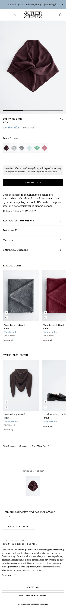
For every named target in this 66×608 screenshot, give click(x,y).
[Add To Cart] (6, 312)
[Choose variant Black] (21, 148)
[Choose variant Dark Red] (44, 148)
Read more (7, 575)
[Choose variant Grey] (13, 148)
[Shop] (6, 15)
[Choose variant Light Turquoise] (29, 148)
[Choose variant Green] (36, 148)
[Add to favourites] (61, 119)
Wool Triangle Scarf (14, 325)
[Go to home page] (33, 15)
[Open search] (15, 15)
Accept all (33, 587)
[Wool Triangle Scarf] (21, 295)
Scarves (23, 446)
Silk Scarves (9, 446)
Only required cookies (33, 596)
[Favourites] (50, 15)
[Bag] (60, 15)
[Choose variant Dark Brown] (6, 148)
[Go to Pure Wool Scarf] (33, 486)
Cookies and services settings (33, 604)
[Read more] (63, 4)
